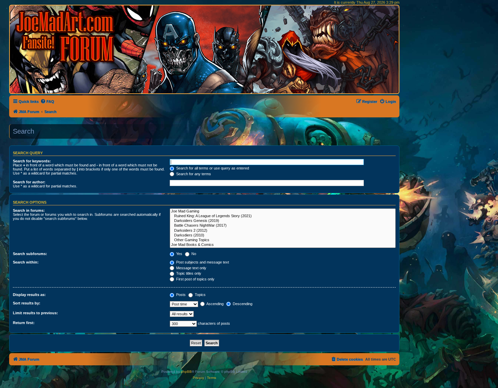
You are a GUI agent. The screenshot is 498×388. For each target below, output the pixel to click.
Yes (178, 254)
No (193, 254)
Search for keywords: (32, 161)
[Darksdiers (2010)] (282, 235)
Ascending (215, 304)
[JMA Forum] (66, 36)
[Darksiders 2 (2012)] (282, 230)
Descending (242, 304)
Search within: (26, 262)
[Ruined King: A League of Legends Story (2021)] (282, 216)
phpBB (186, 371)
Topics (200, 295)
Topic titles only (188, 273)
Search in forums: (29, 210)
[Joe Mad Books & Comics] (282, 245)
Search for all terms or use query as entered (212, 168)
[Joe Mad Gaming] (282, 211)
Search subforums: (30, 254)
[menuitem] (47, 101)
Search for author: (29, 182)
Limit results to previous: (35, 313)
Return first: (24, 323)
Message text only (190, 268)
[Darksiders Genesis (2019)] (282, 221)
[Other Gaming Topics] (282, 240)
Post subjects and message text (202, 262)
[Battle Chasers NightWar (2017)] (282, 225)
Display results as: (29, 295)
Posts (180, 295)
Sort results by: (26, 303)
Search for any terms (193, 174)
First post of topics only (194, 279)
